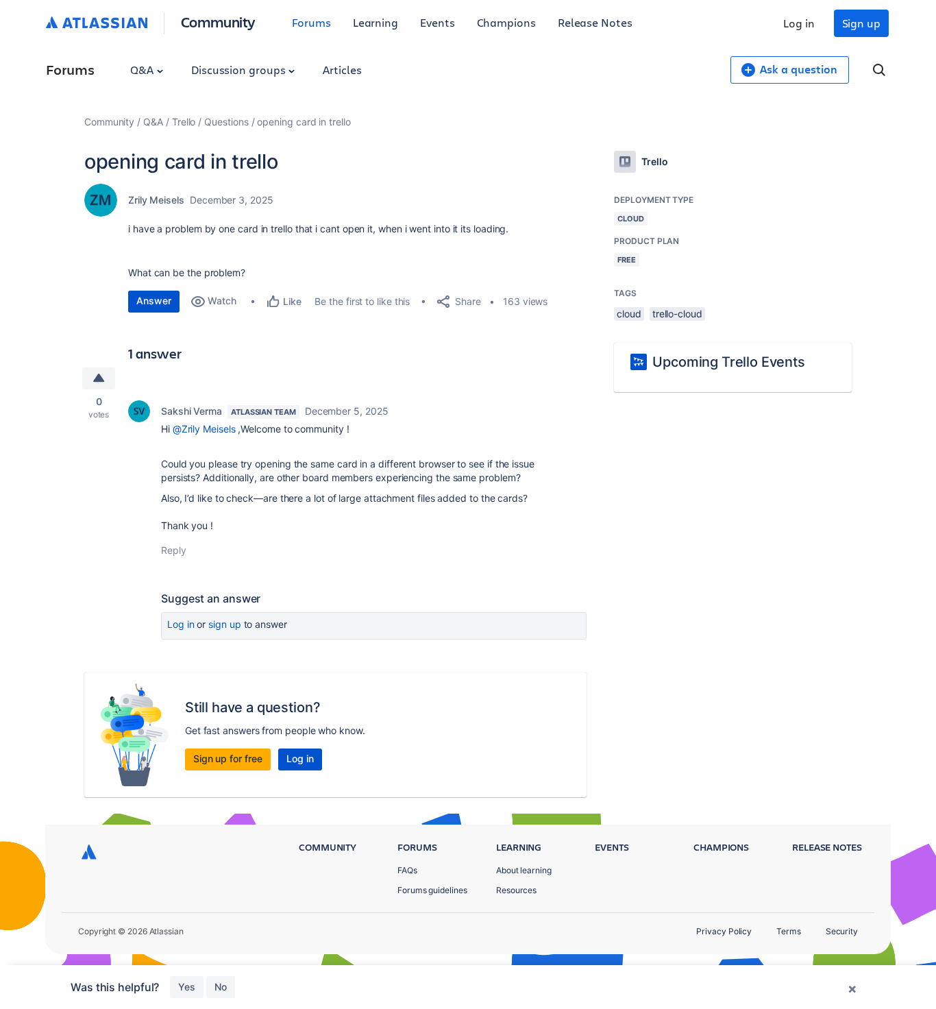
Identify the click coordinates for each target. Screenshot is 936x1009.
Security (842, 931)
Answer (153, 300)
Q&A (143, 69)
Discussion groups (239, 69)
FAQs (407, 870)
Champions (506, 22)
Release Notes (595, 22)
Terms (788, 931)
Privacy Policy (724, 931)
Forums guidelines (432, 890)
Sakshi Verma (191, 411)
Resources (516, 890)
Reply (173, 550)
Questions (226, 121)
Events (437, 22)
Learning (375, 22)
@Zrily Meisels (204, 429)
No (220, 987)
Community (218, 22)
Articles (342, 69)
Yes (186, 987)
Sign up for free (227, 758)
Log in (799, 23)
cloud (629, 313)
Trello (184, 121)
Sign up (861, 23)
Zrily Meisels (156, 200)
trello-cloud (677, 313)
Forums (311, 22)
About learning (524, 870)
